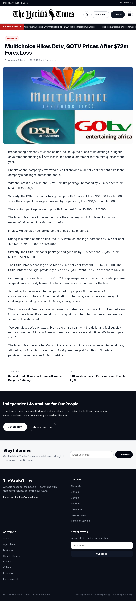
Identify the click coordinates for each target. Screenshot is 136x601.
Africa (6, 538)
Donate (118, 14)
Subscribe (124, 454)
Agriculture (9, 544)
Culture (7, 567)
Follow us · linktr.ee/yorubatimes (20, 497)
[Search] (86, 14)
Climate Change (12, 556)
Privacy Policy (78, 515)
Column (7, 561)
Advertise (76, 503)
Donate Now (15, 426)
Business (12, 38)
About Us (76, 486)
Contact (75, 497)
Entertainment (10, 579)
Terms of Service (80, 520)
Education (8, 573)
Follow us (125, 3)
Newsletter (100, 14)
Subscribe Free (42, 427)
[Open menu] (129, 14)
